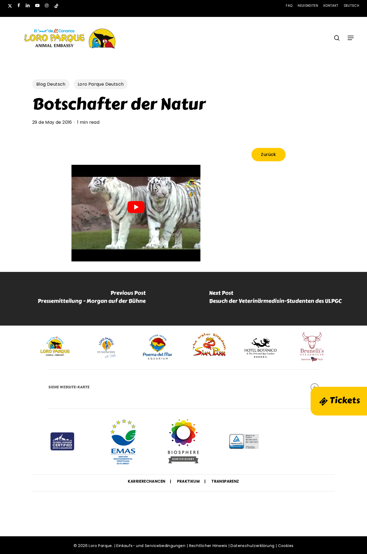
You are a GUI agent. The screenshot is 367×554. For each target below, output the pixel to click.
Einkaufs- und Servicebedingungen (150, 545)
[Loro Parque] (183, 443)
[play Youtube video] (135, 207)
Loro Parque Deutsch (101, 84)
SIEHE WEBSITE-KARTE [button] (68, 387)
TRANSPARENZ (225, 481)
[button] (351, 38)
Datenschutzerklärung (252, 545)
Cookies (286, 545)
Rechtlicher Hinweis (208, 545)
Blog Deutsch (51, 84)
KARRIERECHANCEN (146, 481)
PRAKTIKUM (188, 481)
